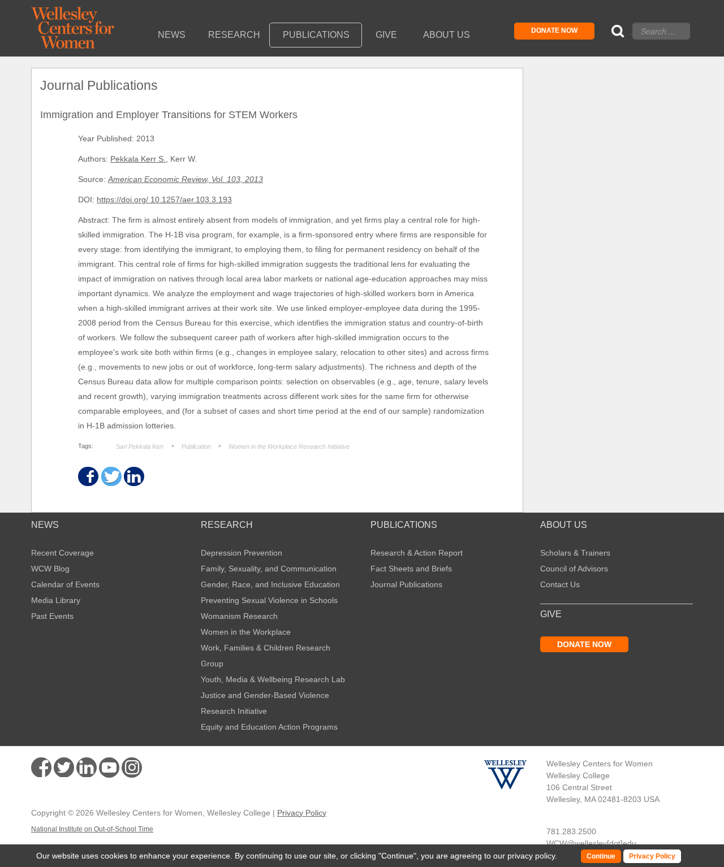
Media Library (55, 600)
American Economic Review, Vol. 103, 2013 (185, 179)
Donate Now (554, 30)
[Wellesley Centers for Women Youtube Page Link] (109, 769)
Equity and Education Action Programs (269, 726)
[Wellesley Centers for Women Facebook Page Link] (41, 767)
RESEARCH (227, 525)
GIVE (551, 614)
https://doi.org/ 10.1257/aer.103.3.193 (164, 199)
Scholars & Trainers (575, 552)
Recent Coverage (62, 552)
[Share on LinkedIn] (133, 477)
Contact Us (560, 584)
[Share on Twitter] (110, 477)
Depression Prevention (241, 552)
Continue (397, 855)
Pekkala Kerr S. (138, 158)
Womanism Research (239, 616)
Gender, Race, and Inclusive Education (270, 584)
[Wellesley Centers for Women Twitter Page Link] (64, 767)
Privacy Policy (301, 812)
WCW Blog (50, 568)
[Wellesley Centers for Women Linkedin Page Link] (86, 767)
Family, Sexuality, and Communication (269, 568)
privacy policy (531, 855)
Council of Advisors (574, 568)
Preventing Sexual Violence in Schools (269, 600)
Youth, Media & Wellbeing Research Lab (273, 679)
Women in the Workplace (246, 631)
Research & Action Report (416, 552)
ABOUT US (563, 525)
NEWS (45, 525)
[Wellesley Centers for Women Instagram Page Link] (132, 769)
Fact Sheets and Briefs (411, 568)
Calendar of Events (65, 584)
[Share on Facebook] (87, 477)
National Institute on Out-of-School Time (92, 829)
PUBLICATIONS (403, 525)
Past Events (52, 616)
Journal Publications (406, 584)
